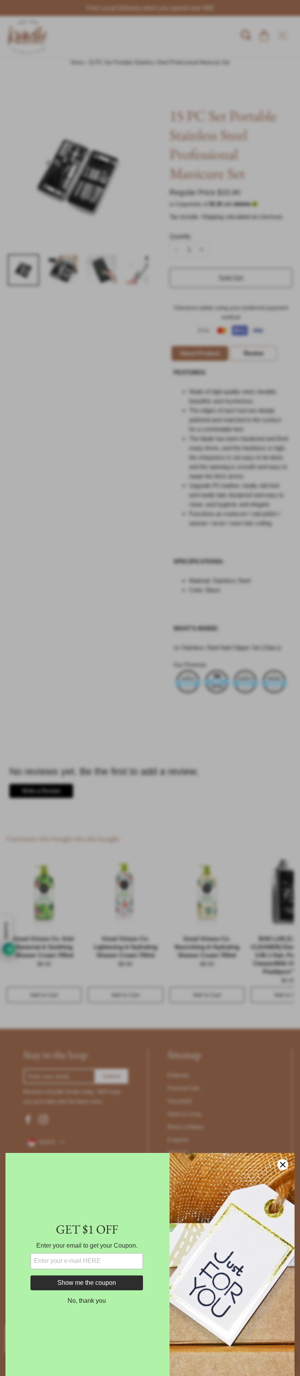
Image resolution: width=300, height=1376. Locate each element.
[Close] (282, 1164)
